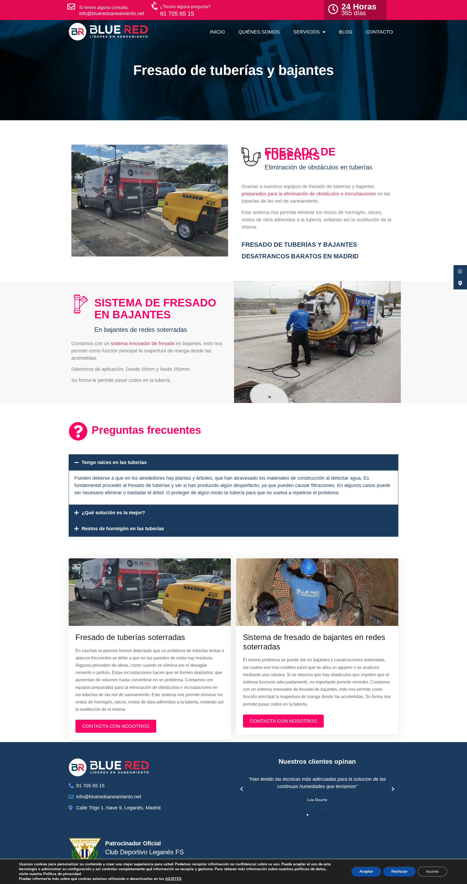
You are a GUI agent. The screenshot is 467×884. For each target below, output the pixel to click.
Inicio (217, 32)
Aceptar (366, 871)
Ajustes (432, 871)
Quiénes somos (259, 32)
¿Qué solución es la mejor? (113, 512)
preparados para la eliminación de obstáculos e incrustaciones (309, 193)
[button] (233, 462)
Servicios (306, 32)
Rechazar (399, 871)
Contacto (379, 32)
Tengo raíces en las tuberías (114, 462)
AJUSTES (173, 878)
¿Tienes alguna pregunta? (185, 6)
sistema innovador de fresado (143, 343)
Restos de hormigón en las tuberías (123, 528)
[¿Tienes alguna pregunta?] (155, 6)
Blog (345, 32)
